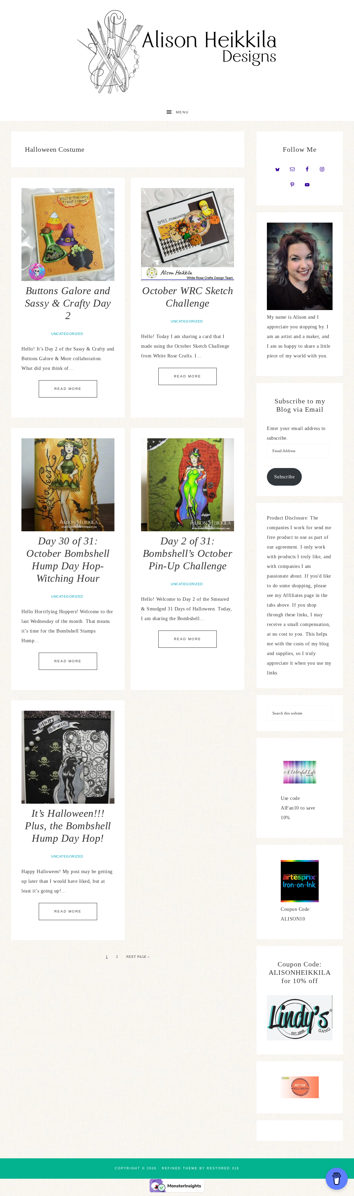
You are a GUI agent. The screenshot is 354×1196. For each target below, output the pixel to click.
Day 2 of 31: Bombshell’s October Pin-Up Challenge (188, 553)
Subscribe (284, 476)
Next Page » (138, 957)
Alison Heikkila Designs (177, 52)
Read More (68, 389)
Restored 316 (223, 1168)
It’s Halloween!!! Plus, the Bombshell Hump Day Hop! (68, 825)
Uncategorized (67, 334)
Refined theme (180, 1168)
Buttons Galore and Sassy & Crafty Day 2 (68, 303)
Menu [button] (182, 112)
